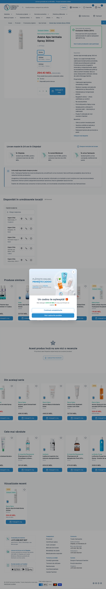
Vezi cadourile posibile (53, 315)
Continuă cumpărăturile (53, 310)
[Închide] (73, 272)
